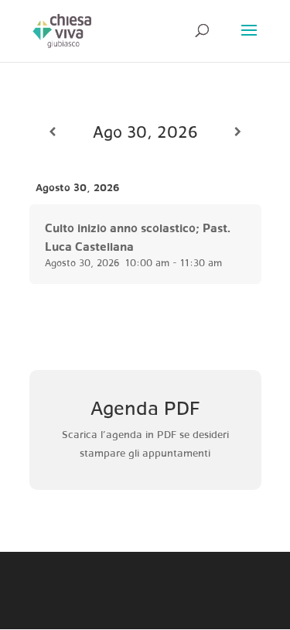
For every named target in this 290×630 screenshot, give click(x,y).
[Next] (238, 131)
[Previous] (52, 131)
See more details (66, 211)
